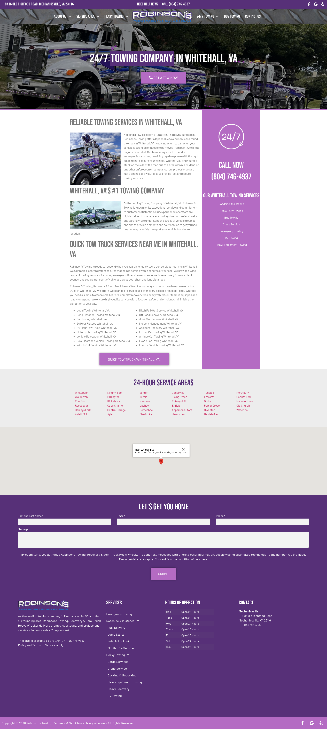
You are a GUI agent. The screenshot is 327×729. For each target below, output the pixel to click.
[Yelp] (322, 4)
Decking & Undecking (122, 675)
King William (114, 392)
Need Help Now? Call (153, 4)
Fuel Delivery (116, 627)
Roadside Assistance (231, 204)
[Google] (315, 4)
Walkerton (81, 396)
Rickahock (113, 401)
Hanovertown (244, 401)
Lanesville (178, 392)
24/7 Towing (205, 16)
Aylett (111, 414)
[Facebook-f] (309, 4)
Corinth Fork (244, 396)
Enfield (176, 405)
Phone (220, 515)
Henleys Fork (83, 410)
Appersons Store (182, 410)
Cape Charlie (115, 405)
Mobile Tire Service (121, 648)
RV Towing (231, 238)
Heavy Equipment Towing (231, 244)
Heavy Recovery (118, 689)
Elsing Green (179, 396)
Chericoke (145, 414)
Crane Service (231, 224)
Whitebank (81, 392)
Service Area (85, 16)
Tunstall (209, 392)
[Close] (183, 449)
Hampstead (179, 414)
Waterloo (242, 410)
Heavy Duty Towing (231, 210)
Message (24, 529)
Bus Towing (232, 16)
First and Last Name (30, 515)
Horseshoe (146, 410)
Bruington (113, 396)
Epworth (209, 396)
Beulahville (211, 414)
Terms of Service (44, 645)
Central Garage (116, 410)
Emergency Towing (231, 231)
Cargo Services (118, 662)
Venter (143, 392)
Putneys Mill (179, 401)
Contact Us (253, 16)
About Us (60, 16)
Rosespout (81, 405)
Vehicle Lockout (118, 641)
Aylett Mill (81, 414)
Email (121, 515)
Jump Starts (116, 634)
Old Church (243, 405)
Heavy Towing (113, 16)
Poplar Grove (212, 405)
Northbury (242, 392)
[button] (161, 462)
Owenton (209, 410)
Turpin (143, 396)
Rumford (80, 401)
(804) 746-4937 (179, 4)
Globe (207, 401)
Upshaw (144, 405)
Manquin (144, 401)
